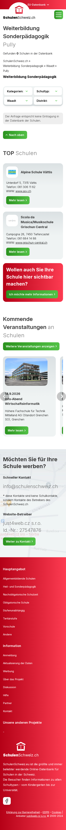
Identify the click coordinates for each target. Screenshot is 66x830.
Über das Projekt (13, 679)
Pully (6, 71)
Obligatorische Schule (16, 602)
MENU (58, 14)
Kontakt (7, 711)
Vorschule (9, 626)
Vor (4, 396)
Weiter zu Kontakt (18, 541)
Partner (7, 703)
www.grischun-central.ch (31, 242)
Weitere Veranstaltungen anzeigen (30, 346)
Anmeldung (10, 655)
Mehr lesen (16, 200)
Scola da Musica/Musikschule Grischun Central (37, 222)
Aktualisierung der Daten (17, 663)
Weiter (61, 396)
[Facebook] (7, 801)
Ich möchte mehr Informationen (31, 294)
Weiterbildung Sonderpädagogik (23, 66)
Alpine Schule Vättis (36, 172)
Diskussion (9, 687)
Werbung (8, 671)
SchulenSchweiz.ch (15, 61)
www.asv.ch (23, 191)
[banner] (19, 11)
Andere (7, 634)
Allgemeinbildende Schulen (19, 578)
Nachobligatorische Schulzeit (20, 594)
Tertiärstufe (10, 618)
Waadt (50, 66)
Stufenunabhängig (14, 610)
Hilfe (6, 695)
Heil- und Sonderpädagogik (19, 586)
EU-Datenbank (37, 4)
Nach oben (16, 135)
